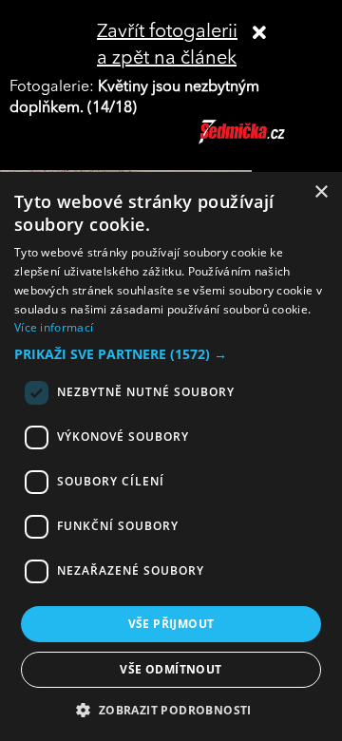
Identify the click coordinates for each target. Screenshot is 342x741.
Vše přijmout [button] (171, 624)
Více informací (53, 327)
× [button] (321, 192)
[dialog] (171, 456)
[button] (171, 354)
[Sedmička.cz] (265, 140)
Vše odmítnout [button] (170, 669)
